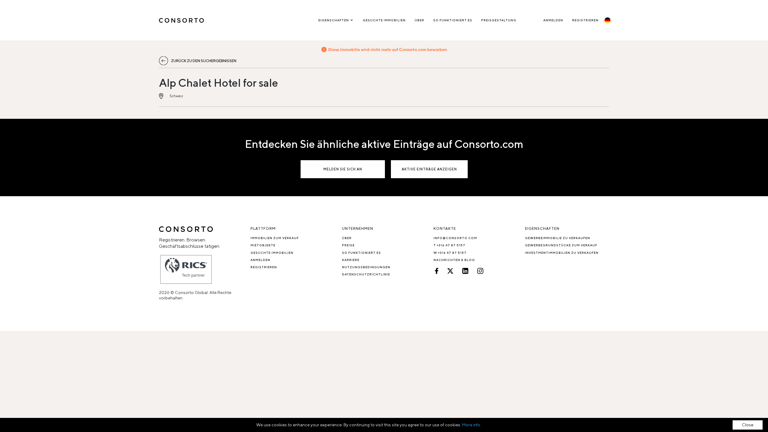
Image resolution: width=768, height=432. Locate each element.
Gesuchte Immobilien (384, 20)
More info (471, 424)
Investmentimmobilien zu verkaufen (561, 252)
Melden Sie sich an (342, 169)
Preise (348, 245)
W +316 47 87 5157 (450, 252)
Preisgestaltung (498, 20)
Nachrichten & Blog (454, 260)
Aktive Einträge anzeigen (429, 169)
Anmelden (553, 20)
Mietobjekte (262, 245)
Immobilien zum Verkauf (274, 238)
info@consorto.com (455, 238)
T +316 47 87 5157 (449, 245)
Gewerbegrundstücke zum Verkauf (561, 245)
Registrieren (585, 20)
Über (419, 20)
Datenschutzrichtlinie (366, 274)
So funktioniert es (452, 20)
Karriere (350, 260)
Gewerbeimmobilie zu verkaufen (557, 238)
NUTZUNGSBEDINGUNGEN (366, 267)
